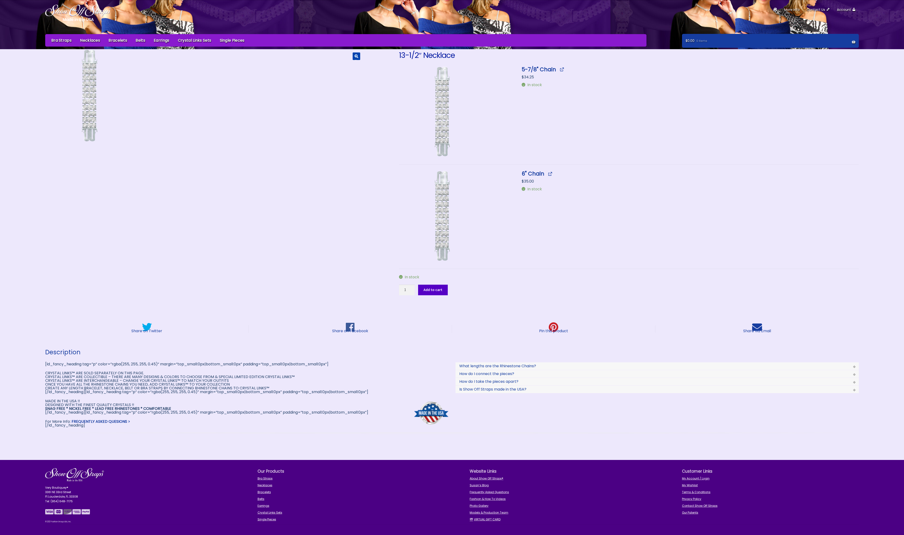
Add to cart (433, 289)
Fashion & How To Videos (488, 499)
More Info (792, 9)
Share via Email (757, 330)
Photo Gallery (479, 506)
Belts (140, 40)
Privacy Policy (691, 499)
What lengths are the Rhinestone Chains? (497, 366)
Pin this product (553, 330)
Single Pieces (232, 40)
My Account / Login (696, 478)
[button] (356, 56)
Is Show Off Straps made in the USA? (492, 389)
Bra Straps (61, 40)
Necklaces (90, 40)
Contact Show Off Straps (700, 506)
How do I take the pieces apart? (488, 381)
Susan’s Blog (479, 485)
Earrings (161, 40)
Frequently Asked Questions (489, 492)
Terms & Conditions (696, 492)
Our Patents (690, 513)
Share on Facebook (350, 330)
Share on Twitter (146, 330)
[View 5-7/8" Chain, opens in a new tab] (561, 69)
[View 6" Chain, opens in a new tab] (549, 174)
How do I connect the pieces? (486, 373)
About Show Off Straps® (486, 478)
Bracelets (118, 40)
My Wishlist (690, 485)
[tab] (657, 366)
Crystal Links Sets (194, 40)
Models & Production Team (489, 513)
